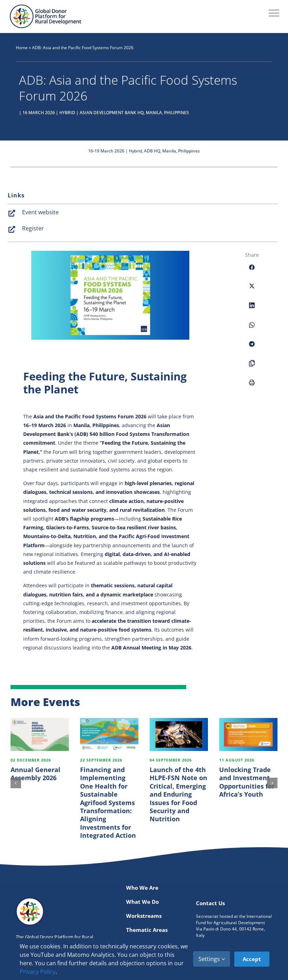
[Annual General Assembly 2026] (40, 734)
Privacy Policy (37, 971)
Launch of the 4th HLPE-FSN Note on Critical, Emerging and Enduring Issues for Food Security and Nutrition (178, 794)
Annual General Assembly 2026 (35, 773)
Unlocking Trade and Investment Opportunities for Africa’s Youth (247, 781)
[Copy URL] (252, 367)
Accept (252, 958)
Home (22, 48)
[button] (16, 783)
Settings (209, 959)
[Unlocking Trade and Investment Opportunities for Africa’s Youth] (248, 734)
